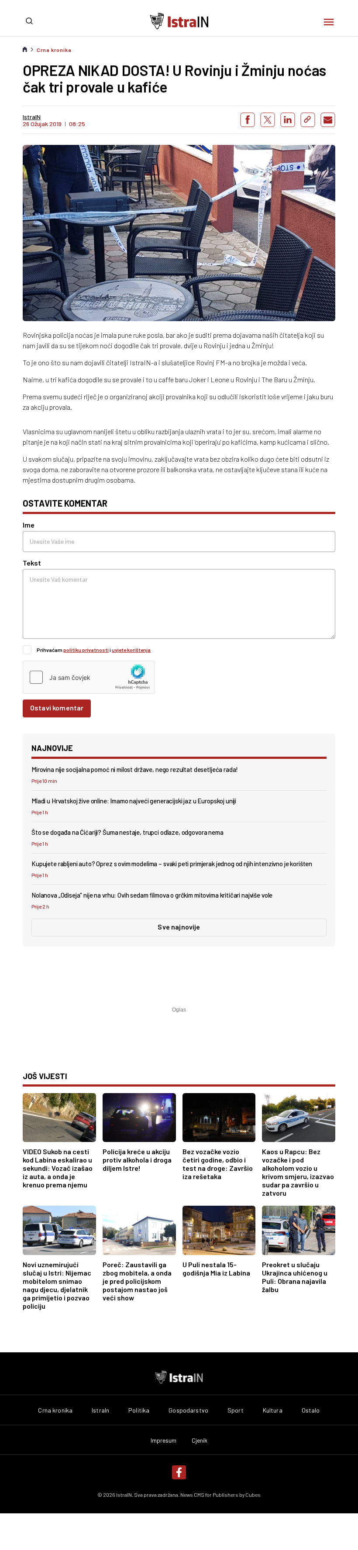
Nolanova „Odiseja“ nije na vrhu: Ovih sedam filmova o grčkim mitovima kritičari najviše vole (151, 895)
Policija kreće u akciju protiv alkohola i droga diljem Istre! (137, 1159)
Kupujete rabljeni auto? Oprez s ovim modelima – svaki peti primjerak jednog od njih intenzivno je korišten (171, 864)
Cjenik (200, 1440)
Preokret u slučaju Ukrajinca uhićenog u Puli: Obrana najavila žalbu (294, 1276)
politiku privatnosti (86, 650)
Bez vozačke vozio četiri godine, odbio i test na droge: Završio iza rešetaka (217, 1163)
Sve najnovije (179, 926)
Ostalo (311, 1410)
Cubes (253, 1495)
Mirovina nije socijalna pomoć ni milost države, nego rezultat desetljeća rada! (134, 769)
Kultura (272, 1410)
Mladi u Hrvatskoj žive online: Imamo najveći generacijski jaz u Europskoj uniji (133, 801)
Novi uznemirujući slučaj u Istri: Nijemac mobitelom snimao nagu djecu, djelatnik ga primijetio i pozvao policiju (57, 1285)
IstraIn (100, 1410)
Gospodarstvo (188, 1410)
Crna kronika (54, 50)
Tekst (32, 563)
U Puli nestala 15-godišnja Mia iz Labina (216, 1268)
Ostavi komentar (56, 707)
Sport (235, 1410)
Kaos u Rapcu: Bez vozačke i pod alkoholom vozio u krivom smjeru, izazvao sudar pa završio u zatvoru (298, 1172)
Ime (28, 525)
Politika (138, 1410)
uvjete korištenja (131, 650)
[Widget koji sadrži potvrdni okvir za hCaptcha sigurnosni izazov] (89, 677)
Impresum (164, 1440)
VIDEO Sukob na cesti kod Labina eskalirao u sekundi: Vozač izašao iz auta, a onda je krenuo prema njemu (58, 1168)
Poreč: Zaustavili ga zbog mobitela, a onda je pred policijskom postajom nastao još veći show (137, 1281)
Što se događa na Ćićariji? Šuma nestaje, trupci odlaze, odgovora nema (127, 832)
